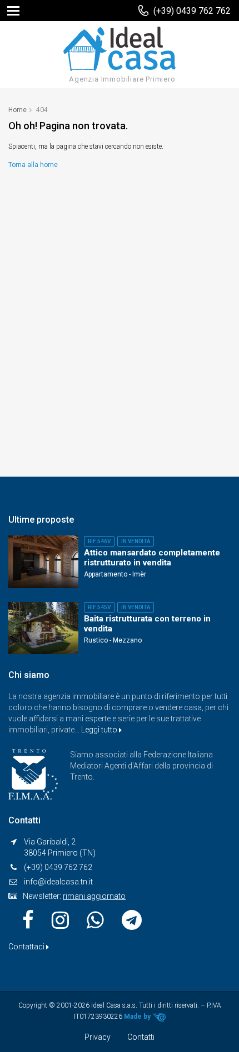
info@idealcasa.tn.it (58, 881)
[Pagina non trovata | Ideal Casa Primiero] (119, 48)
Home (17, 110)
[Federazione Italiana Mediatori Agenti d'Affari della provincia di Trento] (33, 773)
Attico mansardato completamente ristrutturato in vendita (152, 558)
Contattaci (27, 946)
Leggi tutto (100, 729)
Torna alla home (33, 165)
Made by (138, 1016)
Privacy (97, 1037)
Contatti (141, 1037)
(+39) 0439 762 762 (192, 11)
